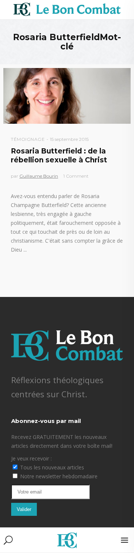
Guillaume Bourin (38, 176)
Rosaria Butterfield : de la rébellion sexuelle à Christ (59, 155)
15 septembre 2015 (69, 139)
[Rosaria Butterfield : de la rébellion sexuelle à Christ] (67, 96)
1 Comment (76, 176)
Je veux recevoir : (31, 458)
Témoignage (28, 139)
